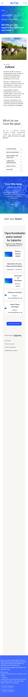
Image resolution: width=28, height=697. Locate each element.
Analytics (4, 677)
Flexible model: (11, 149)
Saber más (14, 204)
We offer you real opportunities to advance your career (12, 27)
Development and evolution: (12, 156)
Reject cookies (8, 686)
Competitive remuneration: (11, 161)
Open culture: (10, 166)
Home (3, 10)
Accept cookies (8, 690)
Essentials (5, 672)
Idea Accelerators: (12, 152)
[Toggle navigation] (2, 2)
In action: (9, 169)
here (8, 669)
